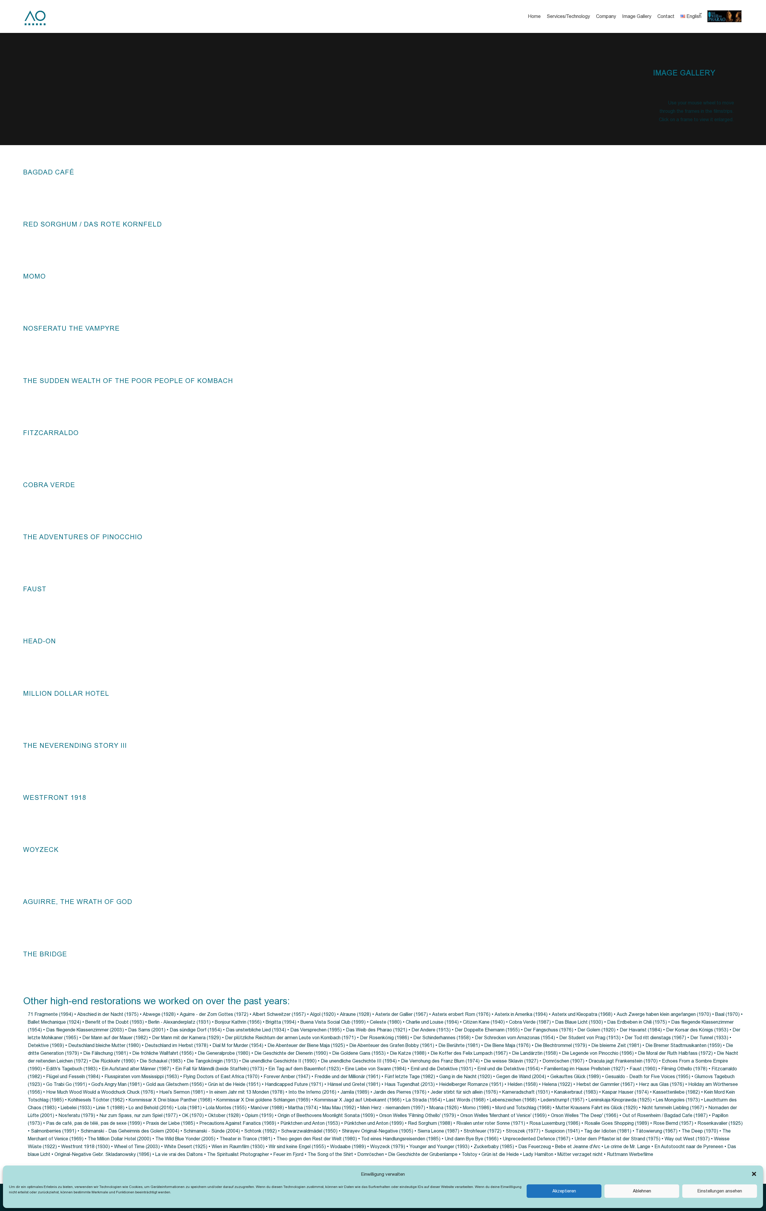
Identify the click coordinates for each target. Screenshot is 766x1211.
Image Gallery (636, 16)
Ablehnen (642, 1190)
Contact (665, 16)
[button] (754, 1174)
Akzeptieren (564, 1190)
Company (606, 16)
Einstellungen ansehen (719, 1190)
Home (534, 16)
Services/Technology (568, 16)
